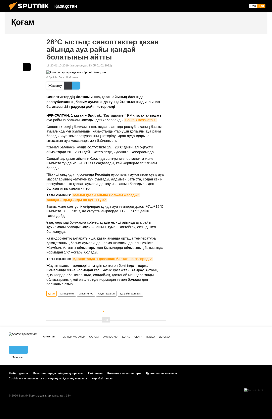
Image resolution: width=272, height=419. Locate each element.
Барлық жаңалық (74, 336)
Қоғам (51, 293)
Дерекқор (165, 336)
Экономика (110, 336)
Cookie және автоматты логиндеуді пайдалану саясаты (48, 378)
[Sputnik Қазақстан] (30, 11)
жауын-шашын (106, 293)
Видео (150, 336)
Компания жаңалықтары (124, 373)
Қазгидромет (67, 293)
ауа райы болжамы (130, 293)
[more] (27, 67)
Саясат (94, 336)
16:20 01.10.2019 (57, 65)
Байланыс (95, 373)
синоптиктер (86, 293)
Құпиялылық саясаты (161, 373)
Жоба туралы (18, 373)
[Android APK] (253, 390)
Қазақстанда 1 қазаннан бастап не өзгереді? (112, 259)
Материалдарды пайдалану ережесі (58, 373)
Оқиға (138, 336)
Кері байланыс (102, 378)
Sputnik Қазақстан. (140, 120)
